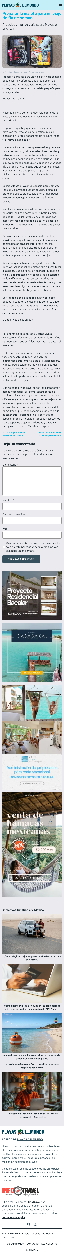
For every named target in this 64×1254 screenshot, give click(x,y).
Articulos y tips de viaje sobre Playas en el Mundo (24, 72)
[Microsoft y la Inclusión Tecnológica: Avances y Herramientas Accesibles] (32, 1092)
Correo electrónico (14, 514)
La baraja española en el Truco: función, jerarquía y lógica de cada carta (32, 1066)
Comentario (10, 464)
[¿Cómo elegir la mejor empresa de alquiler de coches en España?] (32, 934)
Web (5, 528)
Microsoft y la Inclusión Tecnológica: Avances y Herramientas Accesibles (32, 1115)
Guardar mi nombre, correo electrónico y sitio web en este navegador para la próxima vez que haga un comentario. (33, 546)
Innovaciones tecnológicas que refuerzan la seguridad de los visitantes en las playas (32, 1057)
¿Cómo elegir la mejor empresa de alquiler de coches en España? (32, 958)
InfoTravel (34, 1201)
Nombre (8, 500)
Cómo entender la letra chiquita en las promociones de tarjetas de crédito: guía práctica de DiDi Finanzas (32, 1007)
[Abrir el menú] (60, 5)
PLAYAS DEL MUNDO (30, 1139)
